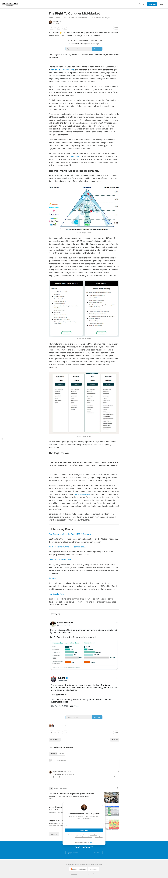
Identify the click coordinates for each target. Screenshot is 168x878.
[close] (102, 805)
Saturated (53, 578)
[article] (84, 798)
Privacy (82, 864)
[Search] (140, 4)
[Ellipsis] (118, 771)
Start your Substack (79, 869)
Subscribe (152, 4)
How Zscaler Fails (56, 594)
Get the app (94, 869)
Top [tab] (51, 788)
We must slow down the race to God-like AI (67, 547)
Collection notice (96, 864)
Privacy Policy (99, 837)
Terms (88, 864)
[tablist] (57, 754)
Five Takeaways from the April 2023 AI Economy (70, 534)
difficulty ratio (75, 156)
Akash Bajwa (57, 21)
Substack (74, 874)
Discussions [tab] (63, 788)
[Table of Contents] (2, 439)
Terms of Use (93, 835)
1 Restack (63, 726)
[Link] (45, 170)
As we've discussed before (62, 70)
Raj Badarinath (58, 771)
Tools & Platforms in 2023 (60, 559)
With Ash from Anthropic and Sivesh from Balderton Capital (69, 796)
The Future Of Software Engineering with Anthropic (71, 793)
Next (113, 740)
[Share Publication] (144, 4)
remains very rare (82, 494)
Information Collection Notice (83, 837)
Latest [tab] (56, 788)
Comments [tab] (53, 753)
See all (52, 834)
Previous (56, 740)
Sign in (161, 4)
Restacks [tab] (61, 753)
